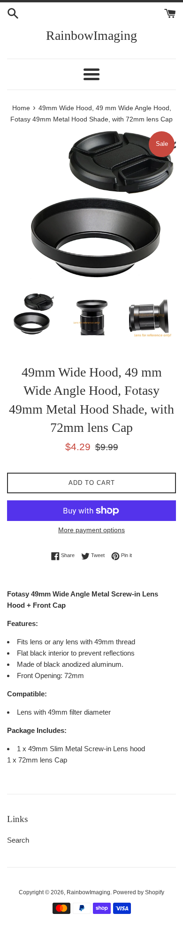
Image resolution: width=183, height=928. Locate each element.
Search (18, 840)
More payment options (91, 530)
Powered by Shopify (138, 892)
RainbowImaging (91, 35)
